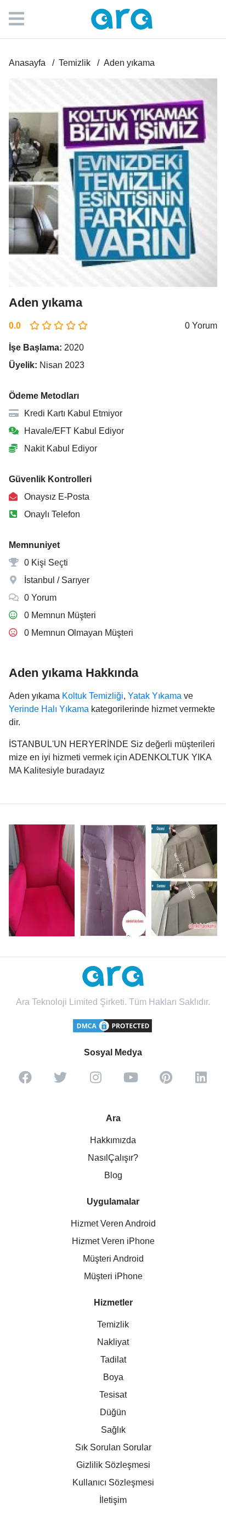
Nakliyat (113, 1342)
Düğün (113, 1412)
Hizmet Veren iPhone (113, 1241)
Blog (113, 1175)
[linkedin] (201, 1081)
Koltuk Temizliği (92, 695)
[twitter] (60, 1081)
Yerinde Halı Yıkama (49, 709)
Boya (113, 1377)
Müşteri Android (113, 1258)
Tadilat (113, 1359)
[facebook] (25, 1081)
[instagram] (95, 1081)
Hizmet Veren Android (113, 1223)
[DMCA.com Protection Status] (113, 1031)
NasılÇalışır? (113, 1157)
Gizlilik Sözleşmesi (113, 1465)
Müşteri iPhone (113, 1276)
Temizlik (113, 1324)
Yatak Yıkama (155, 695)
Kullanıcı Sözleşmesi (113, 1482)
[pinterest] (165, 1081)
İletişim (113, 1500)
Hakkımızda (113, 1140)
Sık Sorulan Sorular (113, 1447)
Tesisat (113, 1394)
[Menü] (22, 19)
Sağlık (113, 1429)
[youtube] (130, 1081)
